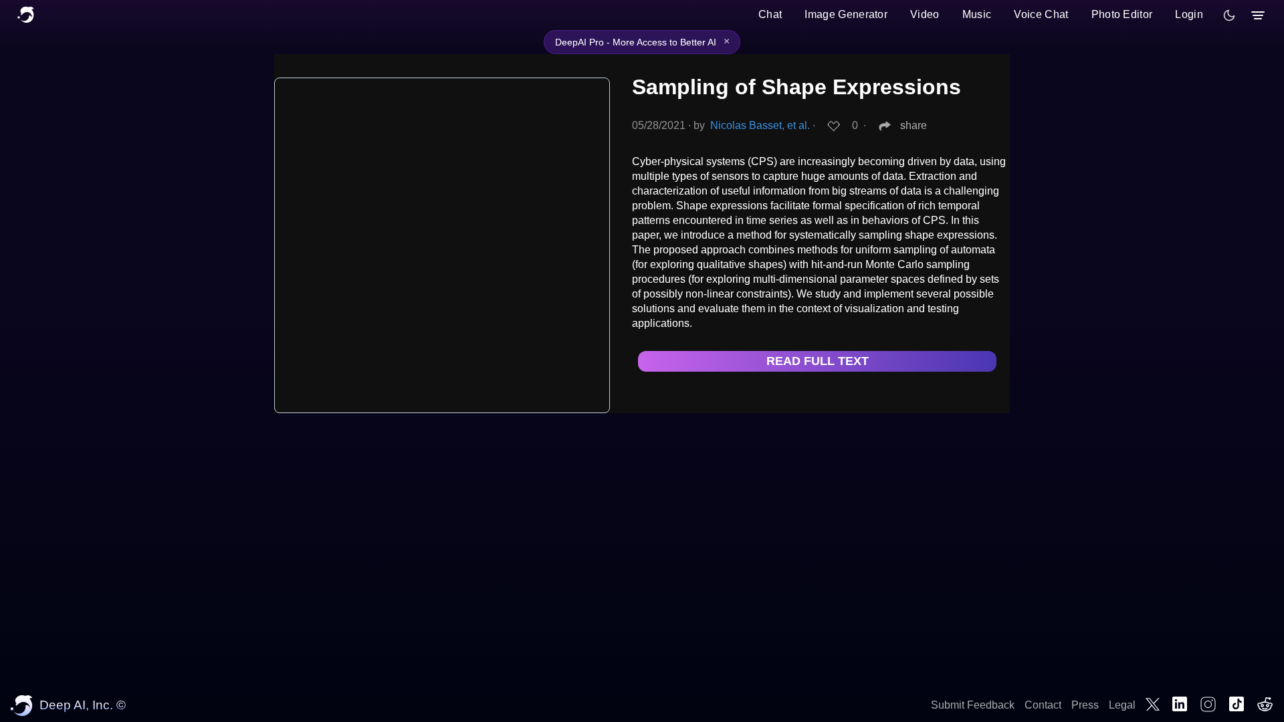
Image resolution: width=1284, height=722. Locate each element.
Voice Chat (1041, 14)
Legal (1122, 705)
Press (1085, 705)
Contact (1043, 705)
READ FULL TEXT (817, 361)
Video (925, 14)
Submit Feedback (972, 705)
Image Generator (846, 14)
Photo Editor (1122, 14)
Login (1189, 14)
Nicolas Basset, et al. (760, 125)
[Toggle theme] (1229, 15)
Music (977, 14)
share (913, 125)
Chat (770, 14)
